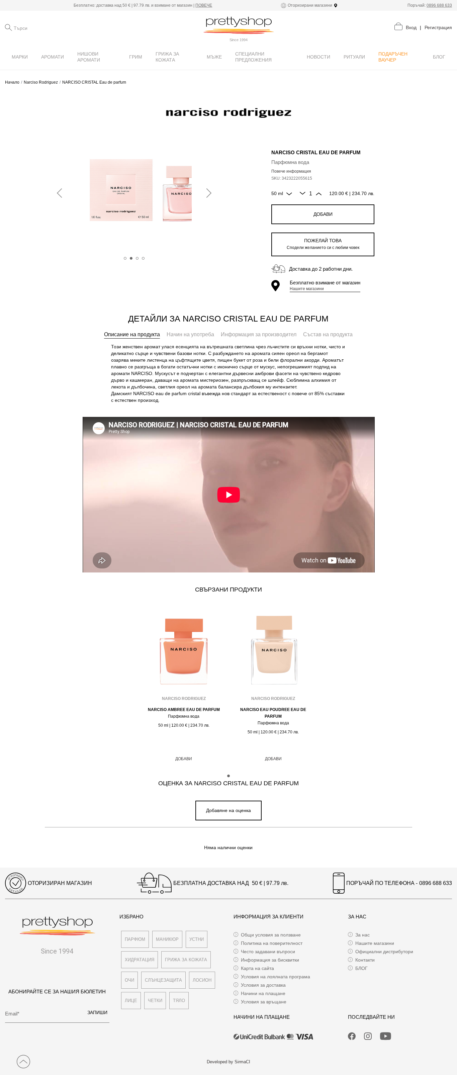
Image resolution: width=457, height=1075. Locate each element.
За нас (362, 934)
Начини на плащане (263, 993)
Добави (323, 214)
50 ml (277, 193)
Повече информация (291, 171)
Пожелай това (323, 244)
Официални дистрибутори (384, 951)
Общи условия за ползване (271, 934)
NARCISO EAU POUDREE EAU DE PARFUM (273, 713)
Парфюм (135, 939)
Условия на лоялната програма (275, 976)
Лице (131, 1000)
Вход (411, 27)
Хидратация (139, 959)
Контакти (365, 960)
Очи (129, 980)
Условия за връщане (263, 1001)
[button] (125, 258)
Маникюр (167, 939)
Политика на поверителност (271, 943)
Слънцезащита (163, 980)
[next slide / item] (207, 193)
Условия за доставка (263, 985)
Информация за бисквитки (270, 960)
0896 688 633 (439, 5)
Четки (155, 1000)
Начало (12, 82)
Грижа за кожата (186, 959)
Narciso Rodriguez (41, 82)
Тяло (179, 1000)
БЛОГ (361, 968)
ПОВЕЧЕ (203, 5)
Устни (196, 939)
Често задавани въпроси (268, 951)
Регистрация (438, 27)
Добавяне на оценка (228, 810)
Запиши (97, 1012)
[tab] (132, 334)
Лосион (202, 980)
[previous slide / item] (62, 193)
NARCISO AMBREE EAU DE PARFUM (184, 709)
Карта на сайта (257, 968)
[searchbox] (47, 27)
